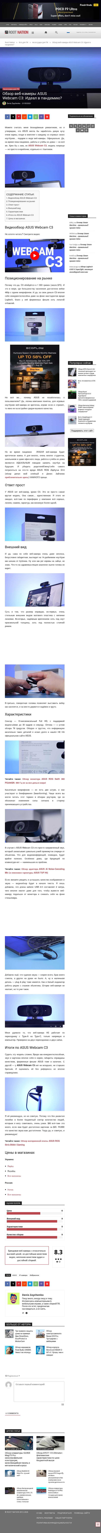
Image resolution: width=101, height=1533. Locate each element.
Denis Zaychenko (33, 1295)
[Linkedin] (84, 126)
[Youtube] (82, 130)
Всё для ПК (23, 42)
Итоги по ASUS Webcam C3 (21, 214)
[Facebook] (7, 116)
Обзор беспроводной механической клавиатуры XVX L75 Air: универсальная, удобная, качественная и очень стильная (25, 1495)
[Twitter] (75, 126)
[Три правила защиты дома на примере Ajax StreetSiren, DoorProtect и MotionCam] (9, 1334)
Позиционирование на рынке (21, 201)
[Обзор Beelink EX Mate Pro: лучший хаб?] (10, 1473)
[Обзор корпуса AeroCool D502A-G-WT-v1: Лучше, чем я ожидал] (40, 1350)
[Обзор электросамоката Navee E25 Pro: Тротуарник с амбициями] (40, 1334)
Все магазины (14, 1175)
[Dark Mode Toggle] (97, 1524)
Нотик (10, 1189)
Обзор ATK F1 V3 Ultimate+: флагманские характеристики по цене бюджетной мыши (49, 1457)
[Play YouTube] (34, 255)
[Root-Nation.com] (16, 32)
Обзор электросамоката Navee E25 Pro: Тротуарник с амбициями (53, 1336)
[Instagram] (93, 126)
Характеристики (15, 211)
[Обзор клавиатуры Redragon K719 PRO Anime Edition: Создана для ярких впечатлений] (41, 1490)
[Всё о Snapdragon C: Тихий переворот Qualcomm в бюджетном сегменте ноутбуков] (72, 420)
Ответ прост (13, 204)
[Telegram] (30, 116)
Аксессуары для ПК (40, 42)
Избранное (34, 1275)
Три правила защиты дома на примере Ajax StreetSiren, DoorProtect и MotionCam (24, 1336)
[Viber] (41, 116)
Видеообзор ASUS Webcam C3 (22, 197)
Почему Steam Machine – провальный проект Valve (78, 225)
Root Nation (10, 42)
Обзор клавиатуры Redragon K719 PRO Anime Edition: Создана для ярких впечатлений (55, 1492)
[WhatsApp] (35, 116)
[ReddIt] (24, 116)
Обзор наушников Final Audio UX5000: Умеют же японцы (23, 1350)
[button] (56, 32)
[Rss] (71, 126)
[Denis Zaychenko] (13, 1303)
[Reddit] (88, 126)
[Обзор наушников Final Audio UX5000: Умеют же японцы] (9, 1350)
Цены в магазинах (16, 218)
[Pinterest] (18, 116)
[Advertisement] (34, 646)
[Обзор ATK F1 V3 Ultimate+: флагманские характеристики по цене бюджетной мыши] (50, 1443)
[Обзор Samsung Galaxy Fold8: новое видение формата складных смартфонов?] (72, 408)
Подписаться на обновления (81, 116)
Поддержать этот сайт (82, 430)
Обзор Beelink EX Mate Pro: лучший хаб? (23, 1473)
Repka (10, 1166)
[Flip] (47, 116)
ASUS (14, 1275)
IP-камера (23, 1275)
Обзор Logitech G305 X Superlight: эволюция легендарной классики (81, 269)
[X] (13, 116)
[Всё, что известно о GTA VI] (72, 384)
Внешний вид (14, 208)
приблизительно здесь (16, 477)
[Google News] (86, 130)
